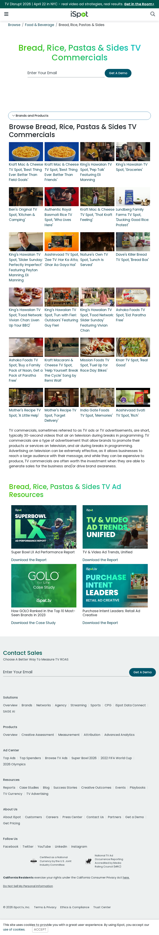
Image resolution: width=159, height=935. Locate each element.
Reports (9, 787)
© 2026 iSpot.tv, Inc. (16, 907)
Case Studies (29, 787)
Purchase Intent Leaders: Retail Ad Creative (111, 613)
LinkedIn (61, 846)
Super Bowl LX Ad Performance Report (43, 552)
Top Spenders (30, 758)
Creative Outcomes (96, 787)
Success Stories (65, 787)
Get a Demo (134, 817)
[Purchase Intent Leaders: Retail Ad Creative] (115, 585)
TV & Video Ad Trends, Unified (107, 552)
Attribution (92, 735)
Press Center (72, 817)
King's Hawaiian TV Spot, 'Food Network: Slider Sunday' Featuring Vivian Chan (97, 320)
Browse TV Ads (56, 758)
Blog (46, 787)
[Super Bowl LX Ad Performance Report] (43, 527)
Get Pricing (11, 823)
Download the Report (29, 560)
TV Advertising (37, 794)
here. (126, 877)
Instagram (79, 846)
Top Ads (9, 758)
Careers (52, 817)
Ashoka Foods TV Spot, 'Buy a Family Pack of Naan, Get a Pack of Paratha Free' (26, 370)
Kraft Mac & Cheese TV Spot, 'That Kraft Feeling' (97, 214)
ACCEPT (40, 929)
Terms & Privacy (45, 907)
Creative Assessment (38, 735)
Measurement (69, 735)
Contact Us (95, 817)
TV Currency (12, 794)
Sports (96, 705)
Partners (114, 817)
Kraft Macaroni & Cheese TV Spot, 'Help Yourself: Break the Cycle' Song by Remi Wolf (61, 370)
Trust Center (102, 907)
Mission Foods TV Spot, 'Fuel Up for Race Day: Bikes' (94, 365)
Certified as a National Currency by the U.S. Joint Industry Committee (55, 861)
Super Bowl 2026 (84, 758)
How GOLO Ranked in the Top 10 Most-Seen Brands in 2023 (43, 613)
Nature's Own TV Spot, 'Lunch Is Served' (94, 259)
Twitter (28, 846)
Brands (27, 705)
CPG (108, 705)
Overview (10, 705)
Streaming (78, 705)
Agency (61, 705)
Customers (33, 817)
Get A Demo (118, 73)
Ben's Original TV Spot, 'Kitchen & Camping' (23, 214)
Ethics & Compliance (74, 907)
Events (120, 787)
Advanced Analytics (119, 735)
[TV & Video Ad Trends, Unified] (115, 527)
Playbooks (137, 787)
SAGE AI (9, 711)
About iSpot (12, 817)
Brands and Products (31, 115)
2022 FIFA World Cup (116, 758)
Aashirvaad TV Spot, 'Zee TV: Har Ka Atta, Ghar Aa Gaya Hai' (62, 259)
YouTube (44, 846)
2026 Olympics (14, 764)
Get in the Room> (139, 4)
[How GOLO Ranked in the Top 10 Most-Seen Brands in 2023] (43, 585)
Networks (43, 705)
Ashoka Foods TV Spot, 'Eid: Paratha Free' (131, 315)
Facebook (10, 846)
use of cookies (14, 929)
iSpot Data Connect (131, 705)
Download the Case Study (33, 622)
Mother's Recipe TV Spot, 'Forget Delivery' (60, 415)
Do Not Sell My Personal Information (28, 886)
